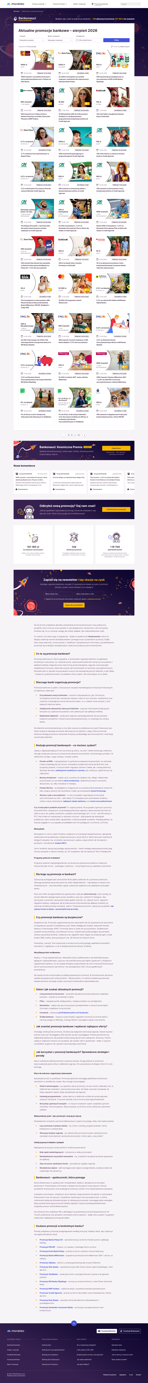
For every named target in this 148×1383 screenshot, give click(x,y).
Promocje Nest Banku (49, 1300)
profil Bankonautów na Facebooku (73, 1013)
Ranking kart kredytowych (50, 1359)
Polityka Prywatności (109, 1375)
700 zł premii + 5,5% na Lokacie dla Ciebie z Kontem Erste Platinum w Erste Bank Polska (105, 479)
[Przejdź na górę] (74, 1323)
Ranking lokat (46, 1345)
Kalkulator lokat (117, 1345)
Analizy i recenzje (13, 1350)
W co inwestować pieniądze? (86, 1345)
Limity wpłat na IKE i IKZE (85, 1350)
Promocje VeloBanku (49, 1274)
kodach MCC (60, 843)
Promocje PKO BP (47, 1247)
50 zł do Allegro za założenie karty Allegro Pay (68, 477)
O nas (131, 1375)
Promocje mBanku (48, 1263)
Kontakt (138, 1375)
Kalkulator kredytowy (119, 1350)
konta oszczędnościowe (101, 801)
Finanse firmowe (59, 4)
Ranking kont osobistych (50, 1355)
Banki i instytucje (79, 4)
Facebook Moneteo (108, 1331)
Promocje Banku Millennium (52, 1255)
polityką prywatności (94, 599)
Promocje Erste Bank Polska (52, 1251)
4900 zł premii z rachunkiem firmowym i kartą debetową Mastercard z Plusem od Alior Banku (31, 479)
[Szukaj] (139, 4)
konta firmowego (98, 791)
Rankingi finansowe (13, 1345)
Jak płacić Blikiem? (83, 1364)
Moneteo (16, 11)
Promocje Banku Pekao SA (51, 1240)
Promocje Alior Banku (49, 1267)
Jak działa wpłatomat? (84, 1359)
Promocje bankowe (101, 4)
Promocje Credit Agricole (51, 1293)
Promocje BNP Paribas (49, 1289)
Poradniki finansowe (13, 1355)
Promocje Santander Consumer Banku (56, 1307)
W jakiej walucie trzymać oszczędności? (90, 1355)
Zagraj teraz (116, 448)
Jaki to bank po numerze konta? (122, 1355)
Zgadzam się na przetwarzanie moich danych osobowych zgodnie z (73, 599)
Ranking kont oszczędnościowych (53, 1350)
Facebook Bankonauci (131, 1331)
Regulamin (123, 1375)
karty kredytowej (71, 781)
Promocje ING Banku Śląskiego (53, 1281)
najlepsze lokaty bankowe (74, 801)
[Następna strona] (84, 435)
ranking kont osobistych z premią (69, 770)
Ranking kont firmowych (50, 1364)
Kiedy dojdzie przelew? (119, 1359)
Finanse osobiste (38, 4)
